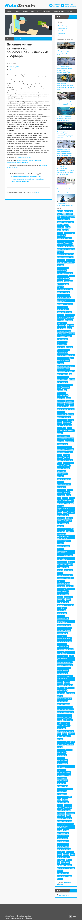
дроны (59, 374)
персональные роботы (64, 575)
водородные (61, 304)
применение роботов (64, 628)
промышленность (63, 647)
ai (62, 211)
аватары (65, 230)
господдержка (61, 334)
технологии (66, 810)
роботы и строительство (65, 709)
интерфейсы (69, 404)
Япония (59, 879)
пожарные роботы (63, 589)
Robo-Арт (61, 36)
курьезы (59, 457)
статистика (60, 789)
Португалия (61, 600)
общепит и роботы (63, 546)
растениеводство (62, 670)
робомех (60, 685)
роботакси (60, 688)
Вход (74, 916)
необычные (61, 518)
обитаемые (61, 531)
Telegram (60, 884)
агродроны (68, 244)
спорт (69, 775)
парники (60, 570)
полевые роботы (62, 591)
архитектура (70, 260)
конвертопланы (62, 444)
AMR (65, 211)
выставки (68, 315)
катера (59, 422)
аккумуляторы (61, 249)
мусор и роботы (68, 501)
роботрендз (61, 693)
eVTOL (63, 219)
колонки (59, 433)
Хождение (69, 852)
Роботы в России (58, 11)
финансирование (63, 841)
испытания (60, 412)
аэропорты (70, 262)
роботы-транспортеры (64, 715)
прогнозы (60, 630)
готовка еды (61, 336)
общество (60, 549)
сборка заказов (62, 731)
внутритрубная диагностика (62, 300)
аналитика (71, 249)
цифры (59, 854)
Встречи (69, 11)
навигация (60, 503)
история (70, 414)
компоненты (69, 441)
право (64, 608)
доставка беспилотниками (65, 366)
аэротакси (60, 265)
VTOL (59, 230)
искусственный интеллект (65, 409)
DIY (58, 217)
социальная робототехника (62, 766)
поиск (72, 589)
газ (74, 315)
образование (61, 534)
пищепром (60, 578)
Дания (59, 350)
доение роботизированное (66, 355)
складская (70, 744)
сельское (71, 734)
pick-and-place (68, 222)
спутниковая (61, 783)
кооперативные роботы (64, 452)
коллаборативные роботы (65, 431)
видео (68, 295)
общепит (60, 543)
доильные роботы (63, 358)
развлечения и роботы (64, 662)
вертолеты (60, 295)
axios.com (21, 157)
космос (59, 455)
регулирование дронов (64, 676)
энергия (59, 871)
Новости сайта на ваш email (14, 918)
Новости (17, 11)
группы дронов (62, 342)
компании (60, 441)
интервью (60, 404)
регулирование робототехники (62, 679)
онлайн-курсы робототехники (62, 558)
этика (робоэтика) (63, 873)
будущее (60, 287)
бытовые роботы (62, 289)
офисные (71, 562)
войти (37, 192)
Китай (64, 428)
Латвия (59, 463)
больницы (65, 284)
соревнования (61, 755)
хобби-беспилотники (64, 849)
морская (65, 498)
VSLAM (67, 227)
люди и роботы (62, 474)
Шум (32, 11)
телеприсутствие (62, 802)
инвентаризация (62, 396)
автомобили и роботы (64, 238)
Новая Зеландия (62, 523)
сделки (64, 734)
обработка (69, 531)
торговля (60, 818)
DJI (58, 219)
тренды (59, 824)
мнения (69, 490)
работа (71, 656)
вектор (67, 292)
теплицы (60, 805)
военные (70, 304)
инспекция (69, 401)
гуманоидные (61, 344)
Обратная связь (64, 895)
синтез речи (61, 744)
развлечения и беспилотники (62, 659)
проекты (67, 630)
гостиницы (71, 334)
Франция (60, 846)
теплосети (67, 805)
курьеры (66, 457)
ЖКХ (58, 382)
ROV (58, 225)
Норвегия (60, 526)
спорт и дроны (62, 778)
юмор (70, 876)
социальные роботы (63, 772)
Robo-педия (46, 11)
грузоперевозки (62, 339)
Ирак (67, 406)
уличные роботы (62, 833)
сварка (71, 731)
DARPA (70, 214)
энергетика (70, 868)
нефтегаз (69, 518)
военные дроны (62, 307)
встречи (68, 312)
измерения (65, 387)
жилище (72, 379)
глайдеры (70, 326)
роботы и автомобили (64, 699)
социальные (61, 770)
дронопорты (71, 371)
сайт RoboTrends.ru (63, 726)
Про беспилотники (70, 6)
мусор (59, 501)
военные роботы (62, 309)
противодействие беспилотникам (62, 652)
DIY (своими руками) (68, 217)
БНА (58, 284)
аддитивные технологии (65, 246)
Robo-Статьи (20, 39)
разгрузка (60, 665)
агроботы (60, 244)
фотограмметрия (62, 844)
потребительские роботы (65, 605)
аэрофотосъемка (62, 268)
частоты (66, 854)
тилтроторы (61, 816)
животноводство (62, 379)
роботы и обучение (63, 704)
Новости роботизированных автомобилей (24, 161)
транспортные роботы (64, 821)
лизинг (68, 466)
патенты (60, 573)
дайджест (69, 347)
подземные (61, 586)
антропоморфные (63, 257)
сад (58, 723)
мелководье (61, 487)
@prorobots (56, 4)
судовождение (62, 794)
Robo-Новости (62, 28)
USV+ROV (60, 227)
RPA (63, 225)
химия (67, 846)
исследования (61, 414)
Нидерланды (67, 521)
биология (71, 276)
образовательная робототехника (63, 537)
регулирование (62, 673)
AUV (58, 214)
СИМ (72, 742)
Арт (38, 11)
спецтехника (61, 775)
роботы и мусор (62, 701)
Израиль (60, 390)
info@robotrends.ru (25, 916)
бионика (60, 281)
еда (70, 374)
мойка (68, 495)
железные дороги (63, 377)
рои (66, 717)
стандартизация (62, 786)
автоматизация (69, 233)
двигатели (66, 350)
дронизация (61, 371)
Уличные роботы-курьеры (20, 181)
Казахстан (67, 417)
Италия (59, 417)
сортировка (61, 758)
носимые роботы (62, 529)
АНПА (72, 254)
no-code (59, 222)
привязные (60, 616)
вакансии (60, 292)
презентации (61, 610)
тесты (59, 810)
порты (68, 600)
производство (61, 636)
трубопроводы (68, 824)
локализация (61, 471)
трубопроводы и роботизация (62, 827)
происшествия (62, 644)
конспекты (68, 447)
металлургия (61, 490)
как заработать (62, 420)
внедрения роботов (63, 297)
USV (67, 225)
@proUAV (56, 6)
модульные (61, 495)
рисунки (67, 682)
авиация (60, 233)
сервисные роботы (63, 742)
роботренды (70, 693)
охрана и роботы (62, 567)
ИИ (65, 390)
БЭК (71, 289)
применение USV (62, 618)
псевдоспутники (62, 656)
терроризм (68, 808)
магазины (60, 476)
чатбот (72, 854)
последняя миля (62, 602)
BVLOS (64, 214)
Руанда (70, 720)
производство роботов (64, 641)
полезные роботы (63, 594)
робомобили (13, 70)
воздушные (60, 312)
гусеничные (61, 347)
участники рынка (62, 836)
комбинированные (63, 436)
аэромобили (61, 262)
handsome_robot (14, 67)
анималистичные (62, 254)
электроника (61, 868)
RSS (65, 883)
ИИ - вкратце (61, 393)
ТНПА (68, 816)
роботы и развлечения (64, 707)
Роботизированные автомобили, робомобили (27, 179)
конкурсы (60, 447)
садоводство (65, 723)
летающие (60, 466)
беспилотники (61, 276)
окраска (59, 555)
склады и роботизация (64, 750)
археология (61, 260)
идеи (58, 387)
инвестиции (61, 398)
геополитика (61, 317)
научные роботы (62, 515)
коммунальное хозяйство (65, 439)
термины (60, 808)
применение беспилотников (62, 621)
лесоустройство (68, 463)
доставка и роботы (63, 369)
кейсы (59, 425)
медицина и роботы (63, 484)
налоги (59, 513)
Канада (70, 420)
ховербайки (61, 852)
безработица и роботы (64, 273)
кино (58, 428)
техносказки (70, 813)
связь (59, 734)
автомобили (61, 235)
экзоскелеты (65, 863)
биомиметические (63, 279)
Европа (65, 374)
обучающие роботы (63, 541)
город (69, 328)
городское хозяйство (64, 331)
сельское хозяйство (63, 736)
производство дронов (64, 638)
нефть (59, 521)
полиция (60, 597)
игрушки (69, 385)
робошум (60, 717)
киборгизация (67, 425)
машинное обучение (64, 479)
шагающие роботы (63, 857)
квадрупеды (67, 422)
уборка (59, 830)
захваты (64, 382)
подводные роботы (63, 583)
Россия (59, 720)
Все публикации (63, 26)
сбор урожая (61, 728)
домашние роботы (63, 361)
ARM (70, 211)
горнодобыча (61, 328)
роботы (59, 696)
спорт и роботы (62, 781)
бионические (68, 281)
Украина (66, 830)
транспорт (68, 818)
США (69, 797)
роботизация (70, 688)
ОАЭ (71, 529)
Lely (68, 219)
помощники (68, 597)
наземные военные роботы (63, 509)
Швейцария (61, 860)
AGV (58, 211)
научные (71, 513)
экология (68, 865)
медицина (60, 482)
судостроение (61, 797)
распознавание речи (64, 668)
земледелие (61, 385)
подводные (60, 581)
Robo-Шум (61, 33)
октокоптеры (68, 555)
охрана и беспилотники (65, 565)
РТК (64, 720)
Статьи (25, 11)
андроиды (60, 252)
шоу (58, 863)
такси (59, 799)
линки (59, 468)
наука (65, 513)
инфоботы (60, 406)
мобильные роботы (63, 492)
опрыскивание (62, 562)
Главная (9, 11)
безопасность (61, 270)
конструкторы (61, 449)
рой (70, 717)
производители (62, 633)
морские (72, 498)
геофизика (70, 317)
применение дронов (63, 625)
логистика (66, 468)
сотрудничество (62, 761)
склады (59, 747)
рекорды (60, 682)
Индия (68, 398)
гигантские (68, 320)
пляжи (68, 578)
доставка (60, 363)
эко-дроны (60, 865)
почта (59, 608)
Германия (60, 320)
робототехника (62, 691)
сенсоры (60, 739)
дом (71, 358)
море (59, 498)
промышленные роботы (65, 649)
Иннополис (60, 401)
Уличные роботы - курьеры (25, 160)
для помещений (62, 352)
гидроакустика (61, 323)
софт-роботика (62, 763)
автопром (70, 241)
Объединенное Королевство (62, 552)
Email (69, 883)
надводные (69, 503)
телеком (65, 799)
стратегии (69, 789)
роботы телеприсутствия (65, 712)
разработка (68, 665)
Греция (69, 336)
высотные (60, 315)
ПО (73, 578)
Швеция (69, 860)
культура (66, 455)
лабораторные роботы (64, 460)
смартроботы (61, 752)
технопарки (61, 813)
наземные (60, 506)
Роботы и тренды (70, 4)
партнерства (68, 570)
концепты (71, 449)
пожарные (69, 586)
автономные (61, 241)
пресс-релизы (61, 613)
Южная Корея (61, 876)
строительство (62, 791)
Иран (72, 406)
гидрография (61, 326)
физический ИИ (62, 838)
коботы (69, 428)
